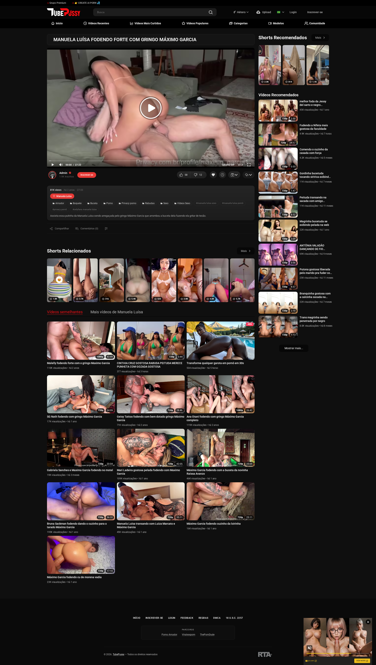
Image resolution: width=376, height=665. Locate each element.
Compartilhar (62, 228)
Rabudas (150, 203)
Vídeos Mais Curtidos (148, 23)
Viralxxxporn (188, 634)
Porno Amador (169, 634)
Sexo (165, 203)
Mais (244, 251)
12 (200, 174)
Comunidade (317, 23)
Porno (109, 203)
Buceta (94, 203)
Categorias (241, 23)
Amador (59, 203)
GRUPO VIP (228, 165)
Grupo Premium (58, 3)
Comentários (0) (89, 228)
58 (186, 174)
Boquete (77, 203)
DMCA (217, 618)
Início (136, 618)
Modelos (278, 23)
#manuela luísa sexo (206, 203)
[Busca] (211, 12)
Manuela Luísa (63, 196)
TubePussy (118, 654)
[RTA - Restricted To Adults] (264, 654)
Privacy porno (129, 203)
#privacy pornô (59, 209)
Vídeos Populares (197, 23)
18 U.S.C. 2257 (234, 618)
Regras (203, 618)
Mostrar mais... (294, 348)
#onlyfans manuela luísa (85, 209)
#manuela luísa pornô (232, 203)
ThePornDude (207, 634)
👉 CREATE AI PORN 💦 (87, 3)
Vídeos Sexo (183, 203)
